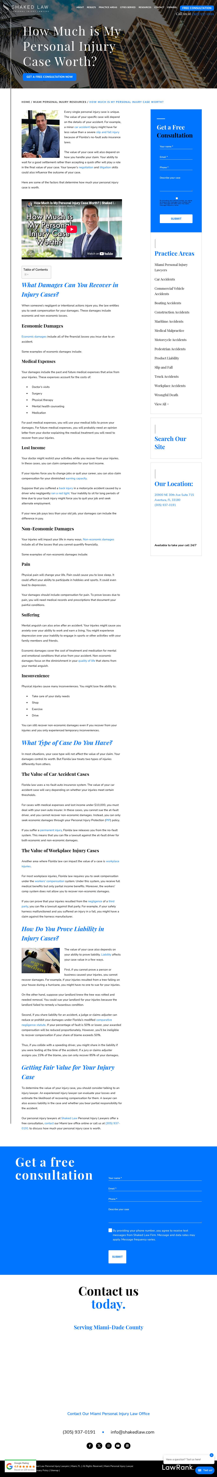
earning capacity (76, 478)
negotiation (86, 167)
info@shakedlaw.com (132, 1432)
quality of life (86, 661)
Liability (106, 954)
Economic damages (34, 336)
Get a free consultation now (50, 77)
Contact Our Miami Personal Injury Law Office (108, 1413)
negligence (95, 901)
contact (49, 1123)
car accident (82, 127)
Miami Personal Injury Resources (60, 102)
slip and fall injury (107, 132)
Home (26, 102)
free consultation (196, 8)
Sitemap (55, 1470)
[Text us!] (205, 1471)
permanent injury (51, 830)
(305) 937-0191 (203, 13)
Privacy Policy (42, 1470)
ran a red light (60, 493)
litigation (105, 167)
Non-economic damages (98, 539)
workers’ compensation (49, 881)
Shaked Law (69, 1118)
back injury (66, 488)
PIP (108, 820)
